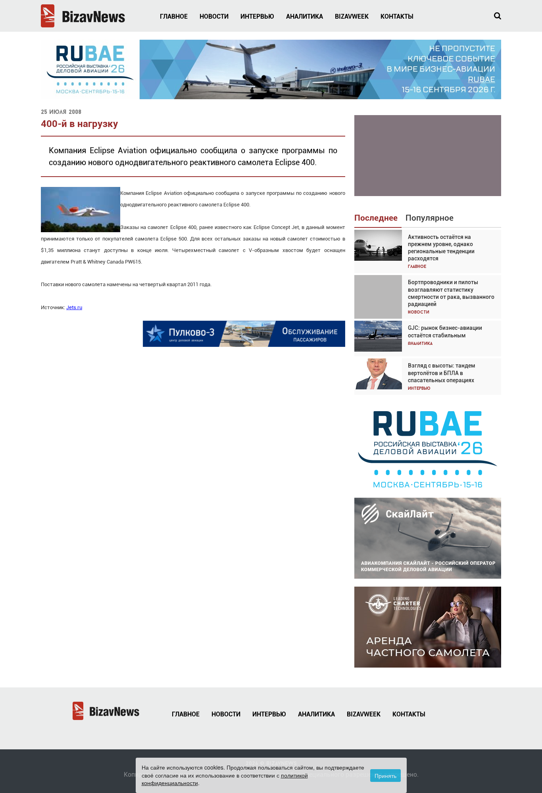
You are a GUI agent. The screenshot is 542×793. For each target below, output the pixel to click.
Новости (214, 16)
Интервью (257, 16)
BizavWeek (352, 16)
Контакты (397, 16)
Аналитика (304, 16)
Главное (174, 16)
